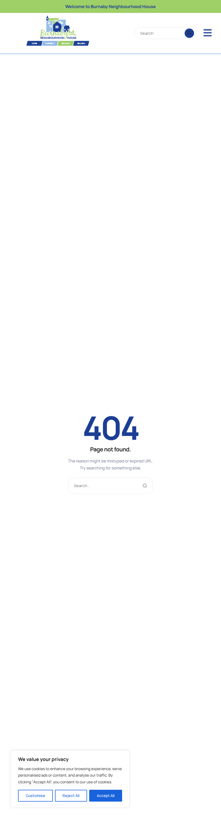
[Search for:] (110, 485)
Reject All (71, 795)
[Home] (47, 31)
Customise (35, 795)
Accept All (106, 795)
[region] (70, 779)
